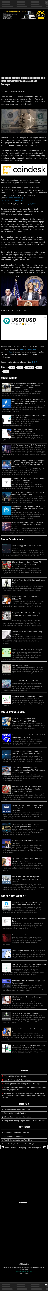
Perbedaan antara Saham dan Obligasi (27, 650)
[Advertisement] (24, 47)
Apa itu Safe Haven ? (20, 665)
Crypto (12, 367)
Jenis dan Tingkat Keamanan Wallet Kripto (19, 1144)
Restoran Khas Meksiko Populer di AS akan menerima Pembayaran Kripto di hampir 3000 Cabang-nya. (27, 789)
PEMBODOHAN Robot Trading (15, 1076)
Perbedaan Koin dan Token (13, 1136)
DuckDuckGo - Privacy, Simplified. (26, 1013)
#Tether (9, 198)
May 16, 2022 (31, 204)
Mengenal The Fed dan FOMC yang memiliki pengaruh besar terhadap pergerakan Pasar (26, 615)
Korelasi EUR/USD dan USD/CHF (25, 681)
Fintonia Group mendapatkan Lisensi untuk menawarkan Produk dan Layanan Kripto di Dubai (28, 508)
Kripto (20, 367)
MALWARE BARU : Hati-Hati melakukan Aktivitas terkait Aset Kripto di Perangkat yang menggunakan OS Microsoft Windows (23, 1095)
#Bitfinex (17, 198)
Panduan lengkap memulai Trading (17, 1109)
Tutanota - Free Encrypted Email (25, 935)
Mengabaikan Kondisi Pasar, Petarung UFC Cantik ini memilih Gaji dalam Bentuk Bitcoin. (28, 524)
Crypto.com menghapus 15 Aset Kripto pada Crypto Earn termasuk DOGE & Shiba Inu (27, 807)
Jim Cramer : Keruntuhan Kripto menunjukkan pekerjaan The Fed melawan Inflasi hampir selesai (28, 770)
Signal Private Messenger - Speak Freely (28, 950)
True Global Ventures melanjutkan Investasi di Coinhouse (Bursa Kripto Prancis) (26, 879)
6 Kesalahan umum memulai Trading (17, 1117)
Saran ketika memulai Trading (15, 1113)
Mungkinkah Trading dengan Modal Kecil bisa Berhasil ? (24, 1121)
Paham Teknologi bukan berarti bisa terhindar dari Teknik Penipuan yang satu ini (24, 1089)
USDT (6, 371)
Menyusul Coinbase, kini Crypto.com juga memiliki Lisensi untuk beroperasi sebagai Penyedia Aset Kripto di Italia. (28, 401)
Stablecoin (29, 367)
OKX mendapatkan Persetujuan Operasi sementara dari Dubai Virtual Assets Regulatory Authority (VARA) (27, 385)
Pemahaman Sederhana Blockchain (16, 1132)
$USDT (25, 198)
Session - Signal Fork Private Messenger (28, 1045)
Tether (39, 367)
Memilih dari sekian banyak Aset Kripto (17, 1140)
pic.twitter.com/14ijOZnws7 (12, 200)
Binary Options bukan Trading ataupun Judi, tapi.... (22, 1084)
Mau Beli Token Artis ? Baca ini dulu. (17, 1080)
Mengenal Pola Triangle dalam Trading (27, 696)
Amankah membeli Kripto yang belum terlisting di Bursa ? (24, 1148)
